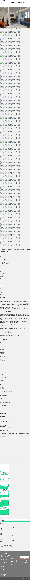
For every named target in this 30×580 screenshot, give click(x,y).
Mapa (2, 274)
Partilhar (1, 254)
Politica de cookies (16, 558)
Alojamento (3, 272)
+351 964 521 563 (5, 569)
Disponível (3, 520)
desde (1, 276)
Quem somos (24, 2)
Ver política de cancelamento (4, 425)
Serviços (20, 2)
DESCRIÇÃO (1, 257)
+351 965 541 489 (5, 564)
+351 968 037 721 (5, 567)
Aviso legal (16, 559)
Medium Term (17, 2)
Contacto (10, 5)
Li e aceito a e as (24, 561)
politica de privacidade (24, 560)
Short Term (12, 2)
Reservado (3, 518)
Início (9, 2)
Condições (3, 273)
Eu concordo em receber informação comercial (24, 562)
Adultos (1, 280)
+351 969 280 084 (5, 562)
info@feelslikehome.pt (5, 571)
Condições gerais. (16, 557)
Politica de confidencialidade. (17, 561)
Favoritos (28, 0)
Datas (1, 278)
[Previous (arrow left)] (0, 256)
